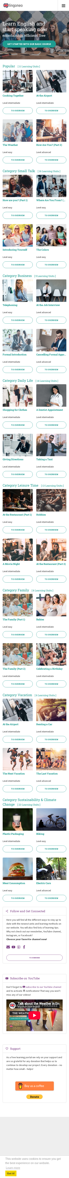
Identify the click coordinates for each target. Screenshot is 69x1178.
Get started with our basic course (29, 44)
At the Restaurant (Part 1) (17, 514)
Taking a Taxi (44, 459)
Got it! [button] (11, 1173)
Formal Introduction (15, 354)
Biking (40, 833)
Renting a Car (44, 724)
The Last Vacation (47, 773)
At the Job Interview (48, 305)
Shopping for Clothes (15, 409)
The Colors (42, 249)
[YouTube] (13, 947)
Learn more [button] (13, 1167)
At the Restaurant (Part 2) (51, 564)
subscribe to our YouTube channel (43, 987)
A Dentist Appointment (49, 409)
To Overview (18, 110)
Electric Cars (43, 883)
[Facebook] (24, 947)
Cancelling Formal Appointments (51, 354)
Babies (40, 619)
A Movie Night (11, 564)
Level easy (7, 152)
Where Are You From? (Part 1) (51, 200)
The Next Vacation (14, 773)
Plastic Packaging (13, 833)
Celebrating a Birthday (49, 668)
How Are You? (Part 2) (49, 145)
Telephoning (10, 305)
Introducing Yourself (15, 249)
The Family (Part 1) (14, 619)
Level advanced (43, 152)
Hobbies (41, 514)
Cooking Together (13, 95)
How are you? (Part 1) (15, 200)
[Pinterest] (19, 947)
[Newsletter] (8, 947)
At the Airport (44, 95)
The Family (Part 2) (14, 668)
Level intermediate (11, 102)
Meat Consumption (14, 883)
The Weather (10, 145)
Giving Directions (13, 459)
